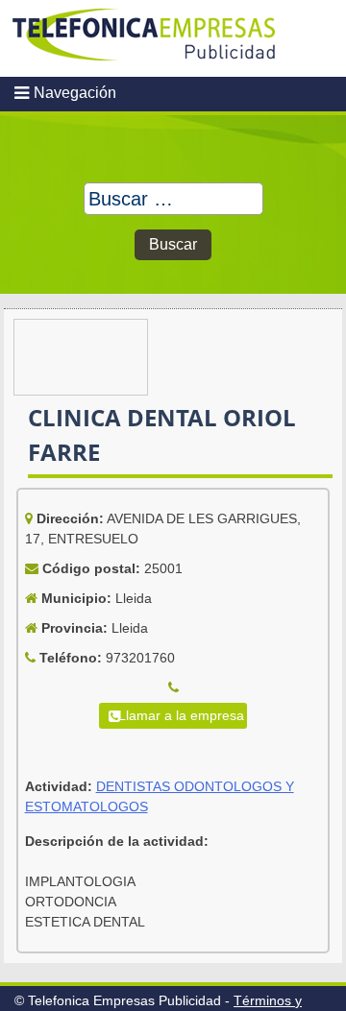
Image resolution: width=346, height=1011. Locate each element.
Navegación (75, 92)
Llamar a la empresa (181, 715)
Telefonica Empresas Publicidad (144, 38)
